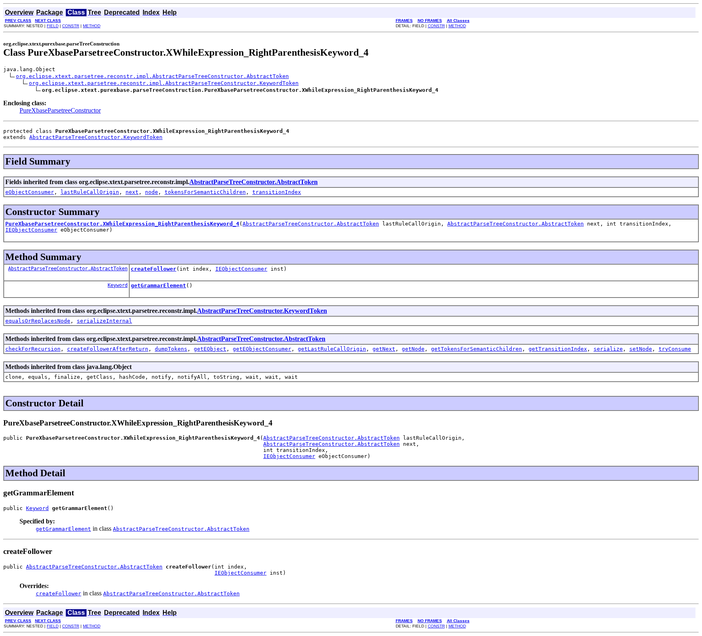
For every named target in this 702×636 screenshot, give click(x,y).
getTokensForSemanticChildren (476, 349)
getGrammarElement (158, 285)
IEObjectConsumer (31, 230)
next (132, 192)
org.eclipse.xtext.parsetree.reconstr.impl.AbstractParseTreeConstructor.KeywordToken (164, 83)
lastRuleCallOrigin (90, 192)
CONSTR (70, 26)
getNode (413, 349)
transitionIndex (276, 192)
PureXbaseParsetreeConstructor (60, 110)
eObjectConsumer (29, 192)
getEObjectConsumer (262, 349)
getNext (384, 349)
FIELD (52, 26)
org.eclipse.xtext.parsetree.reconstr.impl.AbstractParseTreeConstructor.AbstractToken (152, 76)
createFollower (153, 269)
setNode (640, 349)
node (151, 192)
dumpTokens (171, 349)
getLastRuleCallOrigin (332, 349)
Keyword (118, 285)
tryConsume (675, 349)
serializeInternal (104, 321)
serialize (608, 349)
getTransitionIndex (558, 349)
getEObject (210, 349)
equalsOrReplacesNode (37, 321)
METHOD (91, 26)
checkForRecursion (33, 349)
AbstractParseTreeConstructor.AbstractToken (253, 181)
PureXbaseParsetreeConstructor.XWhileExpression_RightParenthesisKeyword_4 (122, 224)
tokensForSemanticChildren (205, 192)
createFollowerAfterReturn (107, 349)
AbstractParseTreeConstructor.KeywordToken (95, 137)
